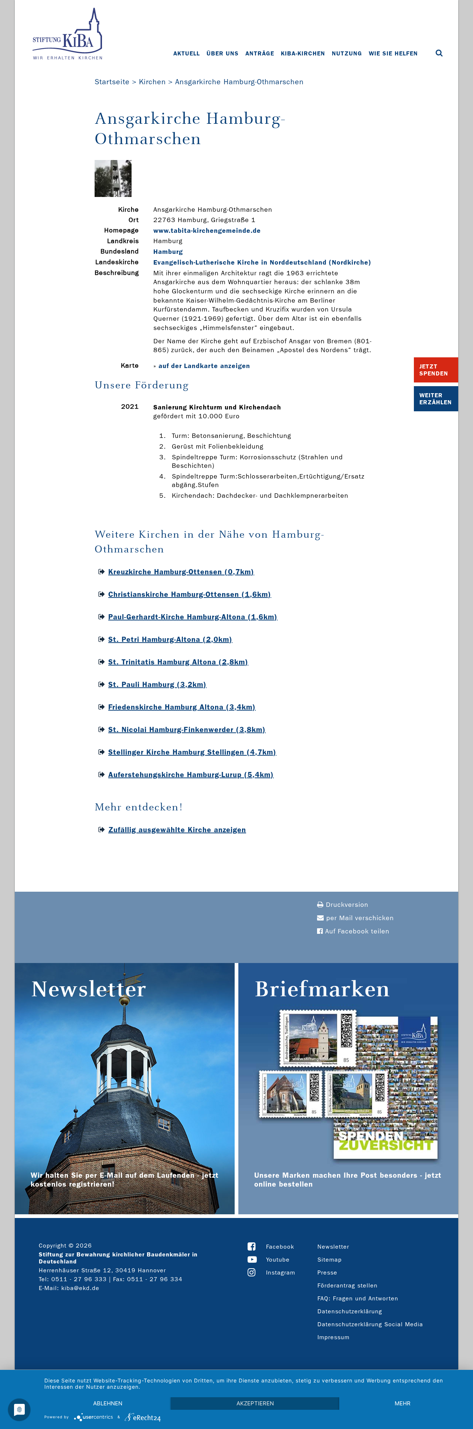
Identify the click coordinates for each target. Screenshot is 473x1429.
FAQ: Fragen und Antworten (357, 1298)
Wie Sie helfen (393, 53)
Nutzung (347, 53)
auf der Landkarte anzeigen (204, 366)
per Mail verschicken (359, 918)
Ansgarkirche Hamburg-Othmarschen (239, 81)
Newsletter (333, 1246)
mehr (403, 1403)
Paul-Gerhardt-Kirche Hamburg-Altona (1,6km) (193, 616)
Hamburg (168, 252)
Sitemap (329, 1259)
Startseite (112, 81)
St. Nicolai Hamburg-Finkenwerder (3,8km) (187, 729)
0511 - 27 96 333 (79, 1279)
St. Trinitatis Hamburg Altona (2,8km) (178, 661)
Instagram (280, 1272)
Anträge (259, 53)
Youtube (278, 1259)
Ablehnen (107, 1403)
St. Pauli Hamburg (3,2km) (157, 684)
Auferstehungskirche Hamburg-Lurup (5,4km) (191, 774)
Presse (327, 1272)
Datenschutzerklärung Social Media (370, 1324)
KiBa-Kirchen (303, 53)
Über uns (223, 53)
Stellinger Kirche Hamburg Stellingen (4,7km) (192, 752)
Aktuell (186, 53)
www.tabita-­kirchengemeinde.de (207, 231)
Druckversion (346, 905)
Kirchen (152, 81)
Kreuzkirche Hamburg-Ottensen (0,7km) (181, 571)
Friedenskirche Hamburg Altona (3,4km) (182, 706)
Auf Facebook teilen (356, 931)
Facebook (280, 1246)
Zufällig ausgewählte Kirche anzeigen (177, 829)
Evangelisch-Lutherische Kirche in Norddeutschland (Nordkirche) (262, 262)
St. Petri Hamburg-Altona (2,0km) (170, 639)
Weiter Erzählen (435, 399)
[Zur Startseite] (67, 34)
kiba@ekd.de (80, 1288)
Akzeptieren (255, 1403)
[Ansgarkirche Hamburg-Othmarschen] (113, 194)
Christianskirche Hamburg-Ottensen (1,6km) (189, 594)
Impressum (333, 1337)
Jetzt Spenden (433, 370)
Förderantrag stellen (347, 1285)
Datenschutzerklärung (349, 1311)
